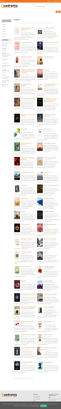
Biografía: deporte (4, 49)
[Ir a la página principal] (9, 6)
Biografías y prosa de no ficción (6, 66)
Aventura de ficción (5, 59)
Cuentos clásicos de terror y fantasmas (6, 44)
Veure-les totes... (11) (5, 85)
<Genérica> (5, 62)
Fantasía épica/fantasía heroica (5, 71)
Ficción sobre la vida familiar (6, 77)
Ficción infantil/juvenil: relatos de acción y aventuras (6, 54)
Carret (50, 1)
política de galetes (35, 405)
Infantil (3, 24)
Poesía (3, 26)
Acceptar (43, 406)
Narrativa (4, 29)
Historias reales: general (5, 81)
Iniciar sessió (57, 1)
